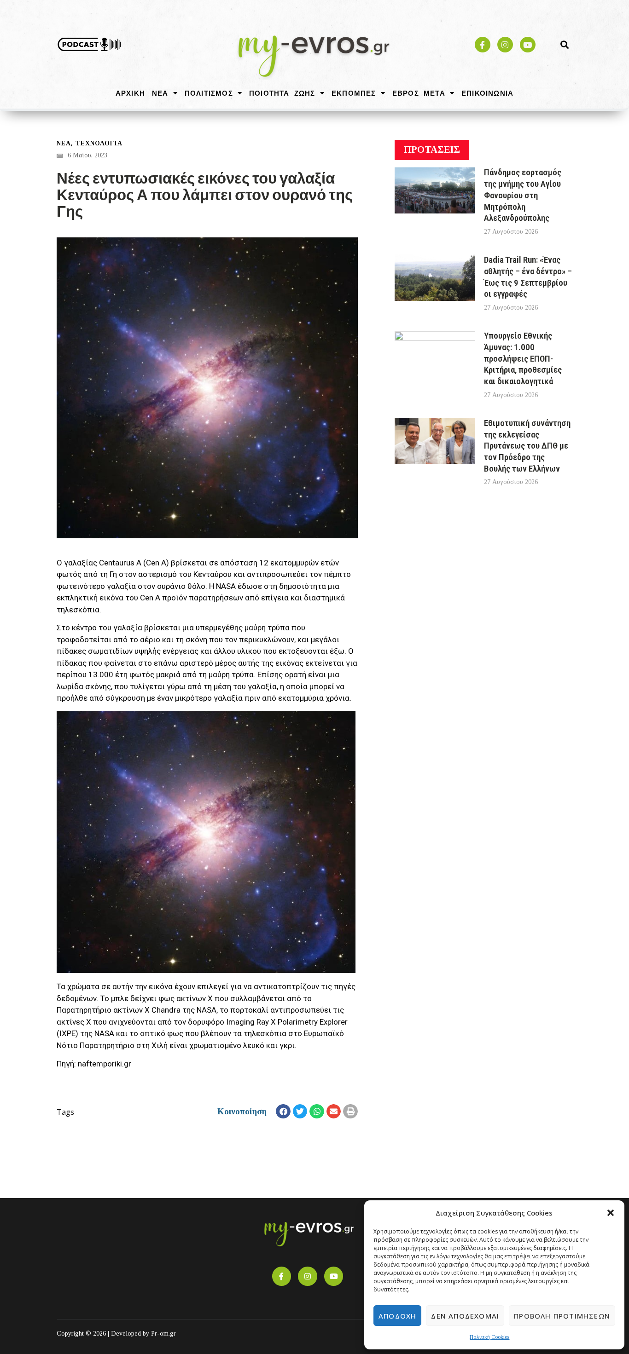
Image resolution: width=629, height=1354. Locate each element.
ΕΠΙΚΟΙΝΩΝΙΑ (487, 93)
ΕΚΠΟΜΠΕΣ (354, 93)
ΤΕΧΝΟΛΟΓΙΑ (99, 143)
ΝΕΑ (160, 93)
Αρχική (130, 93)
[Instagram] (505, 44)
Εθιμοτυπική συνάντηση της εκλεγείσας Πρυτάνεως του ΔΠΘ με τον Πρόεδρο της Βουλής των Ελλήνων (527, 446)
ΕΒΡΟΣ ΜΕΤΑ (418, 93)
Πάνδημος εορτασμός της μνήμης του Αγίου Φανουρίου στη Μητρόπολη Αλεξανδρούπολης (522, 195)
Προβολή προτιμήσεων (562, 1315)
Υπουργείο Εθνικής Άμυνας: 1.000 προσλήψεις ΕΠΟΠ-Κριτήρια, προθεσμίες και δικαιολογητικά (523, 358)
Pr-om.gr (163, 1333)
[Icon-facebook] (482, 44)
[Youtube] (528, 44)
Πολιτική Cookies (489, 1337)
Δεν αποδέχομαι (465, 1315)
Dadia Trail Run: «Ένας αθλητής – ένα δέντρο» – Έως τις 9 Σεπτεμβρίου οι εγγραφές (528, 276)
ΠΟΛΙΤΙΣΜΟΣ (209, 93)
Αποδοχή (397, 1315)
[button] (610, 1212)
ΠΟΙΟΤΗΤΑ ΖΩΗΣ (282, 93)
